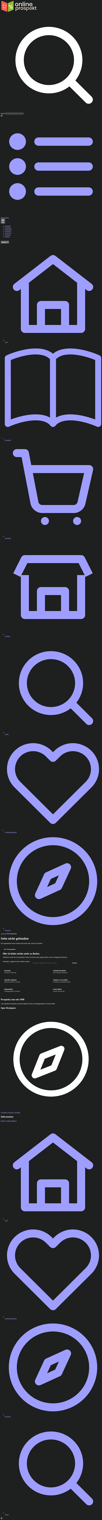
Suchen (74, 963)
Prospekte (4, 1112)
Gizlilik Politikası (11, 1121)
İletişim (3, 1121)
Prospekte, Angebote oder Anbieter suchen (16, 961)
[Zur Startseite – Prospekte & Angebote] (19, 11)
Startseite (3, 934)
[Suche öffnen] (1, 116)
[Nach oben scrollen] (1, 1518)
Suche (3, 113)
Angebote (10, 1112)
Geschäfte (17, 1112)
